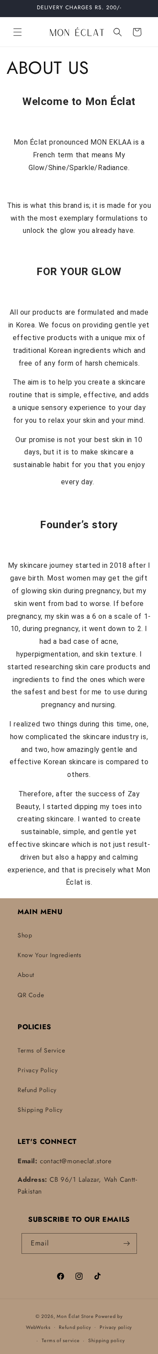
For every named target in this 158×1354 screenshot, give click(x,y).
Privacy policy (116, 1327)
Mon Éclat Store (75, 1316)
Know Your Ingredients (50, 955)
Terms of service (60, 1340)
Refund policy (75, 1327)
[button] (17, 32)
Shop (25, 935)
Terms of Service (41, 1050)
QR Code (31, 995)
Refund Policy (37, 1089)
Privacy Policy (37, 1070)
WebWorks (38, 1326)
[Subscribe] (126, 1243)
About (26, 974)
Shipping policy (106, 1340)
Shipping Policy (40, 1109)
